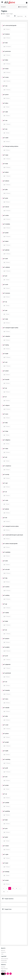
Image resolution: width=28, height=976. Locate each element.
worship (7, 474)
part (6, 275)
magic (6, 155)
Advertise (3, 966)
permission (8, 51)
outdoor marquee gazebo (11, 543)
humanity (7, 690)
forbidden (7, 224)
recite (6, 500)
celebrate (7, 267)
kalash (6, 241)
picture (7, 733)
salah (6, 111)
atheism (7, 180)
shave (6, 448)
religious (7, 405)
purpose (7, 638)
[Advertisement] (14, 929)
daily (6, 422)
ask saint (7, 569)
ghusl (6, 837)
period (6, 94)
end (6, 457)
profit (6, 768)
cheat (6, 319)
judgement (7, 664)
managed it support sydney (11, 327)
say (6, 301)
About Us (3, 950)
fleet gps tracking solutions (11, 146)
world (6, 284)
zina (6, 120)
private (7, 785)
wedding (7, 595)
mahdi (6, 137)
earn (6, 776)
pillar (6, 189)
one (6, 681)
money (6, 77)
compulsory (8, 465)
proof (6, 655)
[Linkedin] (8, 974)
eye (6, 388)
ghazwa (7, 509)
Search (4, 6)
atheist (7, 172)
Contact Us (3, 952)
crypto (6, 854)
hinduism (7, 34)
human (6, 68)
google (7, 742)
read (6, 483)
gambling (7, 811)
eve (6, 629)
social (6, 724)
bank (6, 819)
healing (7, 345)
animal (6, 370)
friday (6, 431)
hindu (6, 163)
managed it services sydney (12, 526)
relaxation (7, 336)
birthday (7, 871)
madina (7, 612)
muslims (7, 586)
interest (7, 206)
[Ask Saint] (10, 2)
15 (3, 891)
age (6, 604)
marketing (7, 759)
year (6, 310)
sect (6, 362)
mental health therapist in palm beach (14, 534)
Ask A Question (23, 6)
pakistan (7, 250)
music (6, 414)
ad (5, 396)
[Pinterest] (10, 974)
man (6, 85)
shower (7, 845)
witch (6, 560)
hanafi (6, 353)
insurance (7, 293)
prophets (7, 647)
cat (6, 491)
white (6, 716)
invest (6, 863)
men (6, 129)
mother (7, 215)
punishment (8, 673)
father (6, 60)
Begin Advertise (4, 968)
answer (7, 880)
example (7, 707)
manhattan (7, 552)
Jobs (2, 954)
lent (6, 517)
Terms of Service (4, 958)
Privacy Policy (4, 960)
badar (6, 621)
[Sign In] (26, 2)
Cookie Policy (4, 962)
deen (6, 42)
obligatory (7, 440)
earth (6, 258)
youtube (7, 802)
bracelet (7, 379)
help (6, 578)
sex (6, 794)
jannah (6, 232)
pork (6, 828)
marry (6, 699)
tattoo (6, 103)
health (6, 750)
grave (6, 198)
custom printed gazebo (10, 25)
